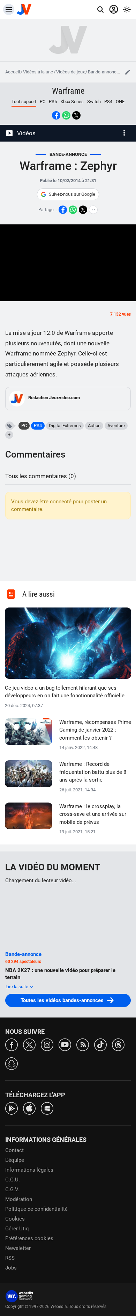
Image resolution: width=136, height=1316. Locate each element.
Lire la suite (17, 986)
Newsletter (18, 1248)
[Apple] (29, 1108)
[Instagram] (47, 1044)
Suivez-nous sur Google (72, 194)
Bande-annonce (103, 71)
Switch (94, 101)
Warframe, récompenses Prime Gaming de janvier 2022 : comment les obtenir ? (95, 730)
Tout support (24, 101)
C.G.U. (12, 1180)
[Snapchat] (11, 1063)
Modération (18, 1199)
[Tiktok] (100, 1044)
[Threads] (118, 1044)
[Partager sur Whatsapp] (66, 115)
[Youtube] (65, 1044)
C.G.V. (12, 1189)
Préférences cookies (29, 1238)
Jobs (11, 1268)
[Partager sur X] (76, 115)
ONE (120, 101)
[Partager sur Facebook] (56, 115)
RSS (10, 1258)
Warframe (68, 91)
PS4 (108, 101)
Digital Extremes (65, 425)
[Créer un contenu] (127, 72)
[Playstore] (11, 1108)
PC (42, 101)
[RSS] (82, 1044)
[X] (29, 1044)
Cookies (15, 1219)
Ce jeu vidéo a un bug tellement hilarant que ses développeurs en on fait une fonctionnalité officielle (64, 692)
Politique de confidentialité (36, 1209)
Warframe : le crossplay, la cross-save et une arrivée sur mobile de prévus (92, 814)
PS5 (53, 101)
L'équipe (14, 1160)
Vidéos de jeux (70, 71)
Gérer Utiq (17, 1228)
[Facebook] (11, 1044)
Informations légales (29, 1170)
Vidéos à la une (38, 71)
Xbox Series (72, 101)
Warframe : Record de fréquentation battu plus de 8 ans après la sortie (92, 772)
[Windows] (47, 1108)
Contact (14, 1150)
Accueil (12, 71)
